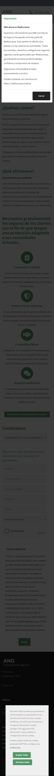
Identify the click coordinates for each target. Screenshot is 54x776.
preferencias (15, 747)
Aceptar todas (22, 755)
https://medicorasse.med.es (17, 83)
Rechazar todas (22, 762)
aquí (24, 728)
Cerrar (41, 96)
